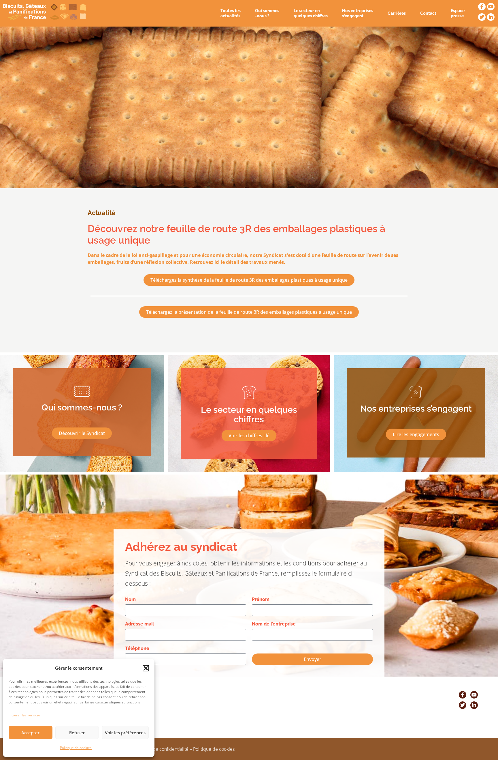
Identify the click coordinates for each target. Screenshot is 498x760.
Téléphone (137, 648)
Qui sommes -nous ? (267, 13)
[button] (146, 668)
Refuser (77, 732)
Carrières (397, 13)
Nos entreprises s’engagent (357, 13)
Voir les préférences (125, 732)
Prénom (260, 599)
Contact (428, 13)
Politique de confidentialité (160, 749)
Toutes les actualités (230, 13)
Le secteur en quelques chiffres (311, 13)
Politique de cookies (76, 747)
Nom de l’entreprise (274, 624)
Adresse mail (139, 624)
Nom (130, 599)
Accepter (30, 732)
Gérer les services (26, 715)
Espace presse (458, 13)
